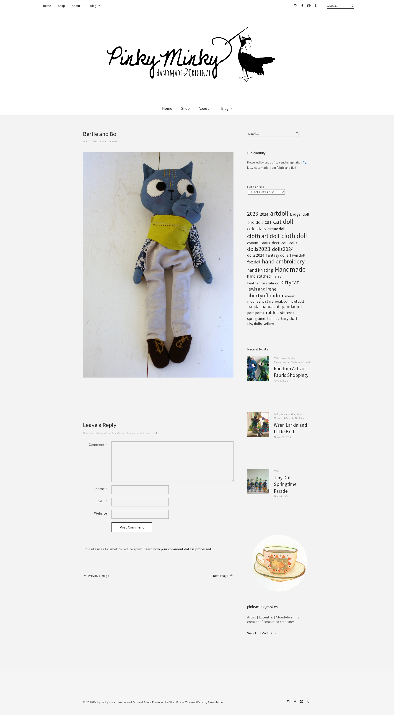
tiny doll (289, 318)
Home (47, 6)
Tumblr (315, 5)
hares (276, 276)
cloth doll (294, 236)
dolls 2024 (255, 255)
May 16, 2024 (281, 496)
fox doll (253, 262)
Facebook (302, 5)
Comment (98, 444)
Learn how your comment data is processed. (178, 549)
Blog (93, 6)
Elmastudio (215, 702)
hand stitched (259, 276)
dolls (293, 242)
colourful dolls (258, 242)
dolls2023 (258, 249)
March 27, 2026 (282, 437)
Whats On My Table (300, 361)
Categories (255, 187)
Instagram (295, 5)
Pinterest (308, 5)
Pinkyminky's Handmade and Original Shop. (122, 702)
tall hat (273, 318)
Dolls (276, 358)
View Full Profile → (262, 633)
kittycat (289, 282)
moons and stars (260, 301)
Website (100, 513)
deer (276, 242)
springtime (256, 318)
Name (101, 488)
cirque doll (276, 228)
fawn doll (297, 255)
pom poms (255, 312)
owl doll (297, 301)
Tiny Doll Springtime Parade (285, 484)
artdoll (279, 213)
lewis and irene (262, 289)
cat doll (283, 221)
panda (253, 306)
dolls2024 (283, 249)
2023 (252, 213)
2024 (264, 214)
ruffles (272, 312)
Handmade (290, 269)
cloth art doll (263, 236)
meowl (290, 296)
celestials (256, 229)
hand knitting (260, 270)
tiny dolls (254, 323)
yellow (269, 323)
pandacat (270, 306)
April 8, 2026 (281, 380)
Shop (61, 6)
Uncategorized (281, 361)
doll (284, 242)
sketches (287, 312)
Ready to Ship (288, 358)
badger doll (299, 214)
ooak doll (282, 301)
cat (267, 222)
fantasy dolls (277, 255)
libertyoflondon (265, 295)
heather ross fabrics (262, 283)
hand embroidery (283, 261)
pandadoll (292, 306)
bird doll (255, 222)
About (76, 6)
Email (101, 501)
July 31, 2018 (90, 141)
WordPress (177, 702)
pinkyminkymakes (262, 606)
